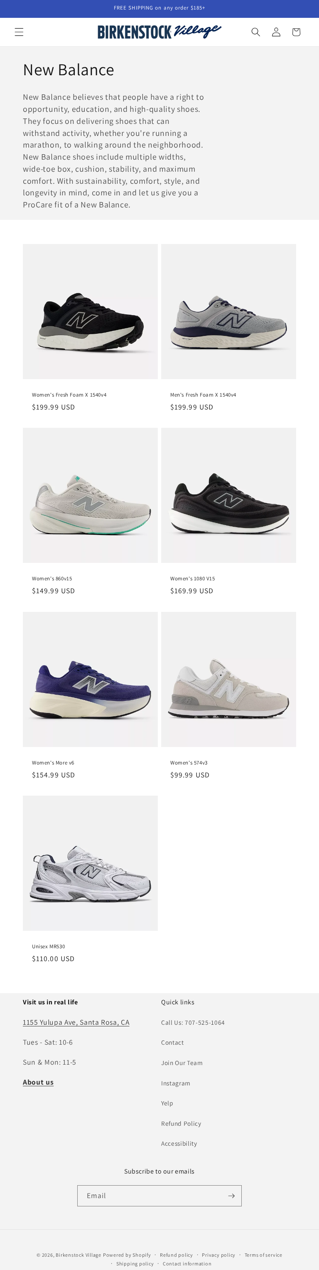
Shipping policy (135, 1263)
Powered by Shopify (127, 1255)
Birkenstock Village (78, 1255)
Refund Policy (181, 1123)
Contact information (187, 1263)
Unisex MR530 (48, 946)
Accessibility (179, 1143)
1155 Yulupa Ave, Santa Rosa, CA (76, 1022)
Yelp (167, 1103)
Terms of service (263, 1255)
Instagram (176, 1083)
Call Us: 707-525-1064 (193, 1022)
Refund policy (176, 1255)
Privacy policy (219, 1255)
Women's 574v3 (189, 762)
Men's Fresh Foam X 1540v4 (203, 394)
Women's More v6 (53, 762)
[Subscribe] (231, 1196)
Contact (172, 1042)
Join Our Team (182, 1062)
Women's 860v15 (52, 578)
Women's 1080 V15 (192, 578)
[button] (19, 32)
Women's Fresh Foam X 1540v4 (69, 394)
